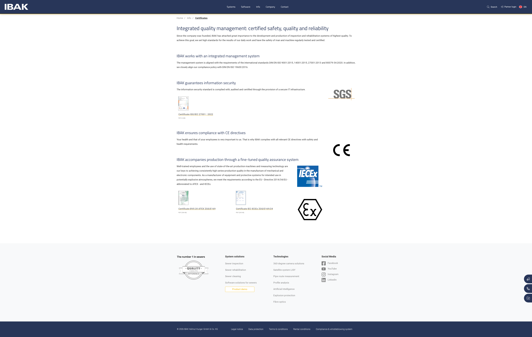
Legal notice (237, 329)
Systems (231, 6)
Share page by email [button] (257, 247)
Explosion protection (284, 295)
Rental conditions (301, 329)
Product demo (239, 289)
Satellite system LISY (284, 269)
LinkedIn (332, 279)
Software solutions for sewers (241, 282)
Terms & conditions (278, 329)
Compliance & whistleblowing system (334, 329)
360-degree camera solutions (288, 263)
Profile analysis (281, 282)
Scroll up (277, 247)
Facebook (332, 263)
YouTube (332, 268)
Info (258, 6)
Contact (284, 6)
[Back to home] (16, 7)
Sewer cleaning (233, 276)
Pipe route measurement (286, 276)
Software (245, 6)
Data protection (255, 329)
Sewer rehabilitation (235, 269)
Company (270, 6)
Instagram (332, 274)
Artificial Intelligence (284, 289)
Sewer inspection (234, 263)
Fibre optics (279, 301)
